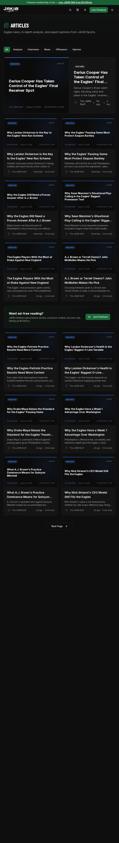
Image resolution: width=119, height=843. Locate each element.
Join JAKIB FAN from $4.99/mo (75, 2)
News (47, 49)
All (7, 49)
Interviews (33, 49)
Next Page (57, 526)
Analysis (17, 49)
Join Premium (98, 10)
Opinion (77, 49)
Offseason (61, 49)
